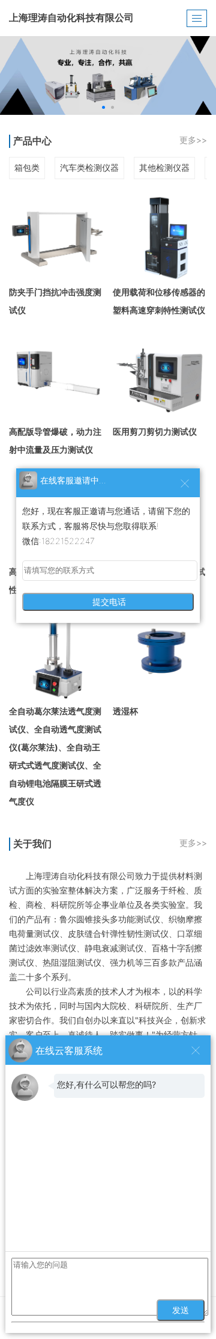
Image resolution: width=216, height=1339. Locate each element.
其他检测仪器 (164, 167)
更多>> (193, 140)
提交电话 (108, 602)
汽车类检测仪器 (89, 167)
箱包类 (27, 167)
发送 (180, 1310)
